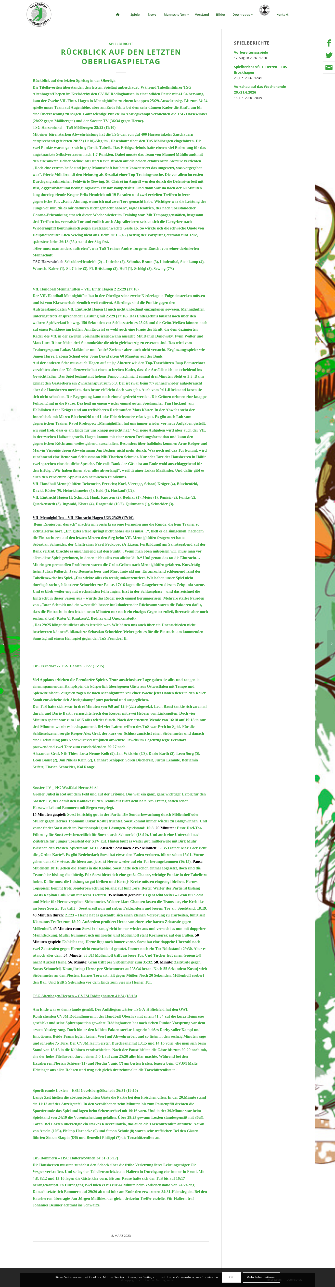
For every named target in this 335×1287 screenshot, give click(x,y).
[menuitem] (117, 14)
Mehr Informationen (261, 1277)
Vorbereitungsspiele (251, 52)
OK (231, 1277)
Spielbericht (121, 43)
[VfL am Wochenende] (4, 643)
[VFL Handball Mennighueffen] (39, 14)
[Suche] (300, 14)
